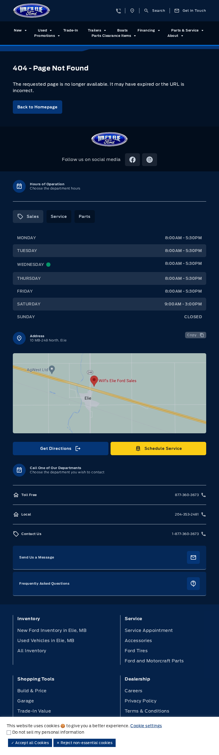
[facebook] (132, 159)
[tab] (28, 216)
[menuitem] (21, 30)
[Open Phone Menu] (118, 10)
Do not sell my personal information (48, 732)
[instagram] (149, 159)
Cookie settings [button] (146, 725)
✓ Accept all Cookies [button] (30, 743)
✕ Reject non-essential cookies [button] (84, 743)
